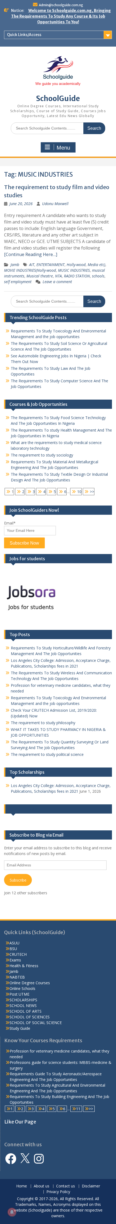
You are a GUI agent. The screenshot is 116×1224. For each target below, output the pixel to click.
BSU (13, 948)
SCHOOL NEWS (23, 1005)
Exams (15, 960)
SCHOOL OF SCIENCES (29, 1016)
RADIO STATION (77, 276)
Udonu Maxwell (55, 203)
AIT (31, 264)
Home (21, 1186)
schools (98, 276)
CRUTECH (18, 954)
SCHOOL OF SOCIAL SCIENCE (35, 1022)
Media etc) (96, 264)
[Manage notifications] (12, 1212)
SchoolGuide (58, 98)
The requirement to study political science (47, 754)
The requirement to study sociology (42, 455)
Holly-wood (76, 264)
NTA (58, 276)
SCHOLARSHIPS (23, 999)
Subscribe (18, 880)
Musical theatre (39, 276)
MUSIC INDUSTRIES (74, 270)
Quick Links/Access (24, 34)
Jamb (15, 264)
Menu (63, 148)
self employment (18, 281)
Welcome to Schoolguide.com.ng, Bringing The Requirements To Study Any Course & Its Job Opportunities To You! (61, 16)
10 (79, 491)
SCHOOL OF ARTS (25, 1011)
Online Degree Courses (29, 982)
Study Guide (19, 1028)
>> (92, 491)
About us (41, 1186)
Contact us (65, 1186)
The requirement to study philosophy (43, 722)
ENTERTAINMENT (50, 264)
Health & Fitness (23, 965)
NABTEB (17, 977)
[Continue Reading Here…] (30, 254)
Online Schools (22, 988)
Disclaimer (91, 1186)
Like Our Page (23, 809)
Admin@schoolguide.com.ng (61, 5)
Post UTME (19, 994)
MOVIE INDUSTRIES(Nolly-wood (30, 270)
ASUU (14, 942)
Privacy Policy (58, 1192)
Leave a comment (57, 281)
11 (78, 1108)
